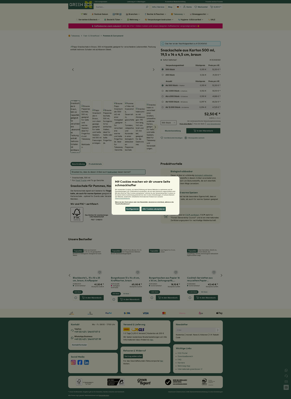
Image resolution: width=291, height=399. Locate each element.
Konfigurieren (132, 209)
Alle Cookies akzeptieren (153, 209)
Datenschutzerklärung (122, 198)
